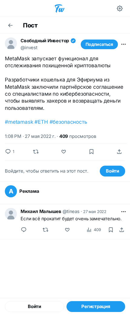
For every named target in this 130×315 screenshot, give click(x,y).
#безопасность (68, 122)
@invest (29, 47)
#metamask (19, 122)
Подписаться (99, 44)
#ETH (41, 122)
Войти (112, 171)
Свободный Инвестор (45, 40)
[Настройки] (119, 8)
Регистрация (95, 306)
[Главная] (59, 8)
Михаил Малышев (41, 211)
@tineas (71, 211)
